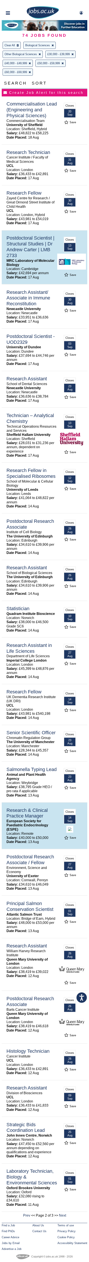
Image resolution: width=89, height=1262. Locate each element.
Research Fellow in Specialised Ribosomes (31, 473)
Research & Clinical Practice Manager (27, 813)
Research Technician (28, 152)
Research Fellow (23, 193)
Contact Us (39, 1231)
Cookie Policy (66, 1237)
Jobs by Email (11, 1243)
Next (62, 1215)
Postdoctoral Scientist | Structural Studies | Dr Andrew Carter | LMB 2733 (30, 246)
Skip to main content (17, 4)
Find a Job (8, 1225)
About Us (38, 1225)
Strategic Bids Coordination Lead (25, 1127)
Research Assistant (26, 378)
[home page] (43, 18)
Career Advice (10, 1237)
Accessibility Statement (72, 1243)
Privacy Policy (66, 1231)
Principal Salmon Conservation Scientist (29, 906)
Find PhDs (8, 1231)
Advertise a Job (11, 1249)
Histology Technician (27, 1051)
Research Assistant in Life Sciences (29, 648)
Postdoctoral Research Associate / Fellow (30, 859)
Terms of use (65, 1225)
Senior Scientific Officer (31, 732)
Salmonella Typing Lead (31, 769)
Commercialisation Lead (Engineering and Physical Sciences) (31, 109)
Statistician (17, 608)
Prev (26, 1215)
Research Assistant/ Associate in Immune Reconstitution (28, 298)
